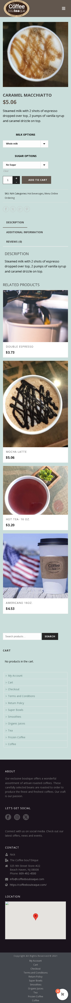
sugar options (26, 156)
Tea (10, 730)
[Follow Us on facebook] (8, 817)
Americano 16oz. (19, 603)
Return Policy (16, 703)
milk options (25, 134)
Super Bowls (15, 710)
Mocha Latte (16, 451)
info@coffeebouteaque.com (27, 879)
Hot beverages (35, 193)
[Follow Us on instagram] (17, 817)
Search (50, 636)
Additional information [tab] (24, 232)
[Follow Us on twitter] (26, 817)
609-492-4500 (27, 873)
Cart (10, 682)
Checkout (14, 689)
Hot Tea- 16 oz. (18, 519)
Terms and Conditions (21, 696)
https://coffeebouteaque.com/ (28, 885)
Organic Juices (16, 723)
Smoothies (14, 716)
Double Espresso (20, 346)
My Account (15, 675)
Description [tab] (15, 222)
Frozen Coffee (16, 737)
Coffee (12, 744)
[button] (61, 29)
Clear (6, 171)
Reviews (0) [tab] (14, 241)
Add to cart (37, 180)
